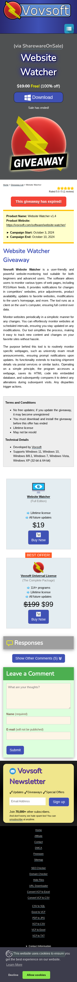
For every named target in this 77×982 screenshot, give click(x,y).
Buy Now (38, 540)
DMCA (38, 848)
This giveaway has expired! (39, 201)
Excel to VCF (38, 912)
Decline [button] (13, 974)
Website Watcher (38, 496)
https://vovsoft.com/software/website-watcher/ (36, 225)
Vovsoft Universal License (38, 575)
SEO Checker (38, 868)
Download (42, 97)
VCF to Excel (38, 929)
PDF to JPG (38, 918)
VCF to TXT (38, 935)
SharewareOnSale (42, 46)
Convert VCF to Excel (38, 891)
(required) (16, 714)
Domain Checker (38, 874)
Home (5, 185)
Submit (15, 750)
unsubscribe (16, 819)
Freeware (38, 853)
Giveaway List (17, 185)
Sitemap (38, 859)
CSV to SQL (38, 906)
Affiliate (38, 836)
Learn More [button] (14, 964)
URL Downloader (38, 886)
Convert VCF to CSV (39, 897)
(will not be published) (24, 729)
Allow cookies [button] (36, 974)
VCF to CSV (38, 923)
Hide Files (38, 880)
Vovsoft (36, 447)
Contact (38, 842)
